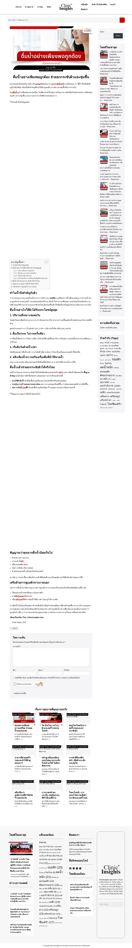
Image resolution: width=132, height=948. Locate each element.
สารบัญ (40, 7)
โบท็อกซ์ (103, 404)
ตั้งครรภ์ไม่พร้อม (109, 348)
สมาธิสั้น (104, 379)
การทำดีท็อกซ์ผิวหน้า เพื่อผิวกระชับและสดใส (77, 760)
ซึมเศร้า (102, 348)
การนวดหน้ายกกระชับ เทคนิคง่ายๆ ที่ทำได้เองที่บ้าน (50, 795)
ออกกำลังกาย (106, 385)
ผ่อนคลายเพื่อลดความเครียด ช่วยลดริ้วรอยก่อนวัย (23, 728)
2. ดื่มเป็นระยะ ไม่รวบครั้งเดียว (26, 273)
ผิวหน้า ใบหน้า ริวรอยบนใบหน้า (51, 70)
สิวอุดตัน (113, 379)
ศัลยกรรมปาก (107, 375)
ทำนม (102, 351)
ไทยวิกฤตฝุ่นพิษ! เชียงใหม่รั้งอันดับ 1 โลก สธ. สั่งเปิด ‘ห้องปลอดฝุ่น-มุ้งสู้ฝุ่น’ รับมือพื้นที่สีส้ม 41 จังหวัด (111, 268)
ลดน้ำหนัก (106, 367)
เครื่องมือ (84, 4)
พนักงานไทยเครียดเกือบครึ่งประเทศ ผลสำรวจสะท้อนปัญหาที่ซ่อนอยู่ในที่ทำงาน (81, 887)
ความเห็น (17, 646)
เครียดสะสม (111, 389)
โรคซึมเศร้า (114, 404)
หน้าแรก (19, 7)
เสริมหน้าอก (105, 400)
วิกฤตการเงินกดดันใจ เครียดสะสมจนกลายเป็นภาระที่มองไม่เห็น (80, 910)
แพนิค (118, 400)
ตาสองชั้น (117, 348)
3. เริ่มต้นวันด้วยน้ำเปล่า (24, 276)
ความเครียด (113, 346)
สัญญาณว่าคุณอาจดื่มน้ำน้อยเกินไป (26, 284)
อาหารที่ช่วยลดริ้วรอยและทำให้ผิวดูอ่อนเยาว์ (23, 760)
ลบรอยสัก (105, 371)
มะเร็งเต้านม (108, 360)
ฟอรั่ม (49, 7)
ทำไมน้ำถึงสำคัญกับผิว (21, 265)
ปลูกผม (102, 355)
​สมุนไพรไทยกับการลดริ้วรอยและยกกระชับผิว (77, 728)
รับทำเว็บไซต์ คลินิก (99, 4)
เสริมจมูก (115, 396)
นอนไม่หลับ (116, 352)
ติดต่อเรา (84, 9)
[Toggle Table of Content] (45, 262)
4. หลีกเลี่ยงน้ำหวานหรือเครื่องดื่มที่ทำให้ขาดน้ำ (32, 278)
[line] (73, 868)
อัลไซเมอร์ (103, 389)
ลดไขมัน (116, 368)
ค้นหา (102, 32)
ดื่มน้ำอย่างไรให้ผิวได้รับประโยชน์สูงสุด (27, 268)
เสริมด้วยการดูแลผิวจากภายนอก (25, 287)
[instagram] (77, 868)
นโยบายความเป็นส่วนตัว (82, 945)
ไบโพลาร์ (110, 407)
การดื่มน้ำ (14, 628)
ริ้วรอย (102, 363)
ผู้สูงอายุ (116, 355)
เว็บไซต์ (66, 670)
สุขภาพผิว (112, 382)
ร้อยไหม (108, 363)
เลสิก (102, 392)
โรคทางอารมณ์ (103, 407)
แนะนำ (113, 4)
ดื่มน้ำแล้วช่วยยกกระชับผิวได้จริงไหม (26, 281)
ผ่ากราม (102, 360)
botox (102, 343)
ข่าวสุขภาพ (29, 7)
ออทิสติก (117, 386)
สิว (109, 379)
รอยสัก (116, 359)
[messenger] (80, 868)
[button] (29, 7)
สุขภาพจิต (104, 382)
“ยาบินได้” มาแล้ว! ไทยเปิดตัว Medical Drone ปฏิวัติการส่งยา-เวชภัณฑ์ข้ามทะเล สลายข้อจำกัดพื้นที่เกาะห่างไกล (20, 865)
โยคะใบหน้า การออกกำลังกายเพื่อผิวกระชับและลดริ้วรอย (78, 795)
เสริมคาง (104, 396)
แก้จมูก (114, 400)
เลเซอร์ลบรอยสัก (113, 392)
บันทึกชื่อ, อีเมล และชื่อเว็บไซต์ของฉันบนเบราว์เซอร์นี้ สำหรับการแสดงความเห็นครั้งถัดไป (47, 678)
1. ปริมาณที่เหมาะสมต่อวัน (25, 271)
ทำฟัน (108, 352)
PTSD (107, 343)
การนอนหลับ (114, 343)
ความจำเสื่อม (104, 346)
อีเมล (40, 670)
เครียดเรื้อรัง (119, 389)
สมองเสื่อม (119, 376)
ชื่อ (14, 670)
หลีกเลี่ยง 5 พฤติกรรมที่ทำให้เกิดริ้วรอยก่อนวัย (24, 795)
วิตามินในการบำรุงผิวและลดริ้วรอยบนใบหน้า (50, 728)
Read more (104, 74)
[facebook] (70, 868)
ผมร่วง (109, 355)
